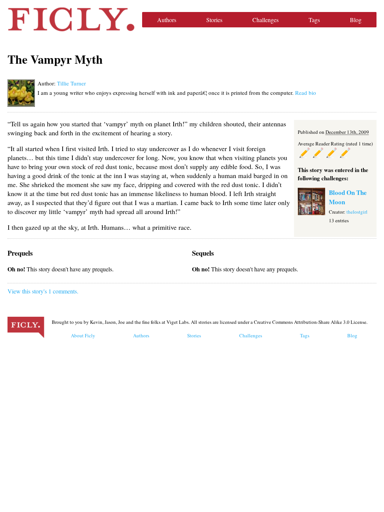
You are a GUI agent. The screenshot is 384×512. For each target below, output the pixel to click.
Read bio (305, 92)
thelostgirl (357, 211)
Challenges (265, 20)
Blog (356, 20)
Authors (166, 20)
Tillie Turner (71, 83)
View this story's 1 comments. (43, 291)
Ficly (71, 19)
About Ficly (83, 335)
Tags (314, 20)
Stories (214, 20)
